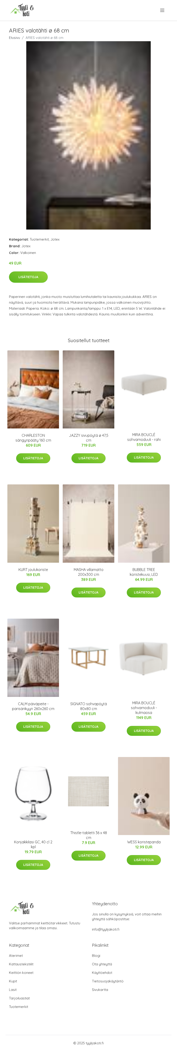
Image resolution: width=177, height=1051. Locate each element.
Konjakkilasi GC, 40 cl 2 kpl (33, 844)
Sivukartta (100, 989)
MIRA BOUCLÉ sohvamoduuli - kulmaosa (144, 708)
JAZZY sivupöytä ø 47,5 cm (88, 438)
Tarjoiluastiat (19, 998)
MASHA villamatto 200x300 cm (88, 572)
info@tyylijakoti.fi (105, 929)
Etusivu (14, 37)
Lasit (13, 989)
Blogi (96, 955)
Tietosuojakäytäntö (108, 981)
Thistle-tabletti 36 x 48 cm (88, 835)
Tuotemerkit (39, 239)
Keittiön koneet (21, 972)
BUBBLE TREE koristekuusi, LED (144, 572)
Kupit (13, 981)
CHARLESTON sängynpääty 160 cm (33, 438)
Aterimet (16, 955)
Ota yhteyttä (102, 964)
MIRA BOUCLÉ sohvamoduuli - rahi (144, 437)
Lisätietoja (28, 277)
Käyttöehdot (102, 972)
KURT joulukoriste (33, 569)
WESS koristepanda (144, 842)
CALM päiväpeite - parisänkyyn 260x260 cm (33, 706)
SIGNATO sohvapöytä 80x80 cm (88, 706)
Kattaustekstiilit (21, 964)
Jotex (54, 239)
